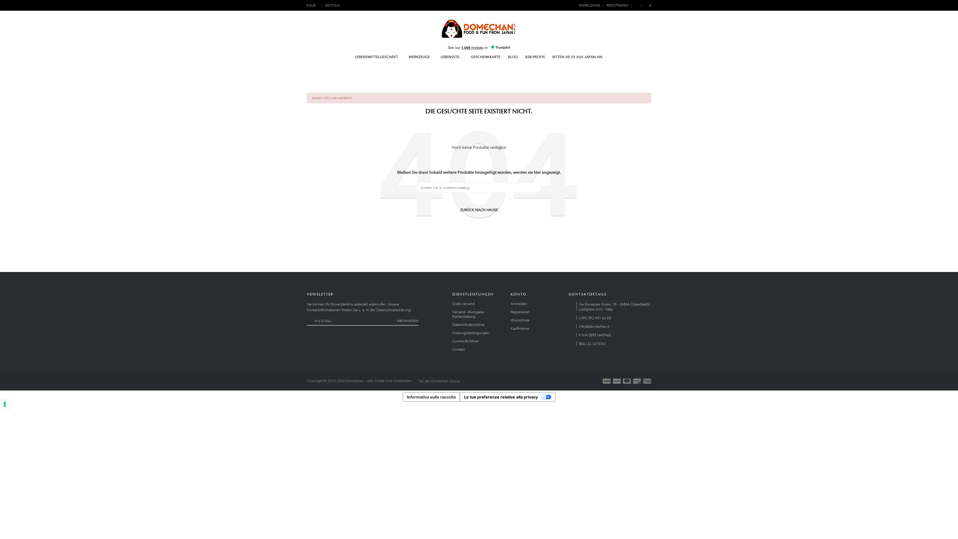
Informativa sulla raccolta (431, 397)
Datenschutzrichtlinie (468, 324)
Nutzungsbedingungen (470, 333)
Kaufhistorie (520, 328)
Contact (458, 349)
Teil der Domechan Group (439, 381)
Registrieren (520, 312)
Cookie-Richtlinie (465, 341)
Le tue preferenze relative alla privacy (501, 397)
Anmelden (519, 303)
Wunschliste (520, 320)
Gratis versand (463, 303)
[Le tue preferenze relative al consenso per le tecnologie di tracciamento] (4, 404)
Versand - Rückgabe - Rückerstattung (469, 314)
